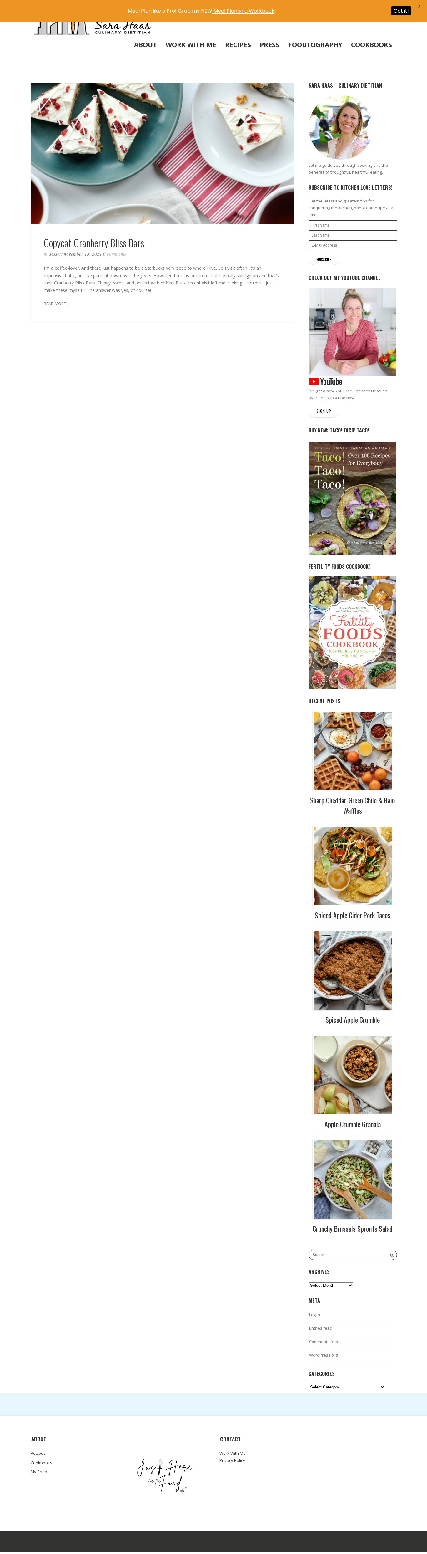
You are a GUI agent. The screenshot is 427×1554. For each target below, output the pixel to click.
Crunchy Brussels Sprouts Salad (353, 1229)
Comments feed (324, 1341)
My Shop (39, 1472)
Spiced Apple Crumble (352, 1020)
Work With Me (191, 44)
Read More (56, 302)
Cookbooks (371, 44)
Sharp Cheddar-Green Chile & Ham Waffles (352, 805)
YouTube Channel (352, 391)
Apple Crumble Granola (352, 1124)
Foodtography (315, 44)
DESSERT (56, 254)
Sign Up (323, 411)
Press (269, 44)
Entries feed (320, 1328)
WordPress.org (323, 1355)
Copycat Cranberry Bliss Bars (94, 242)
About (145, 44)
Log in (314, 1314)
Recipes (238, 44)
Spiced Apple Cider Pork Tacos (352, 915)
